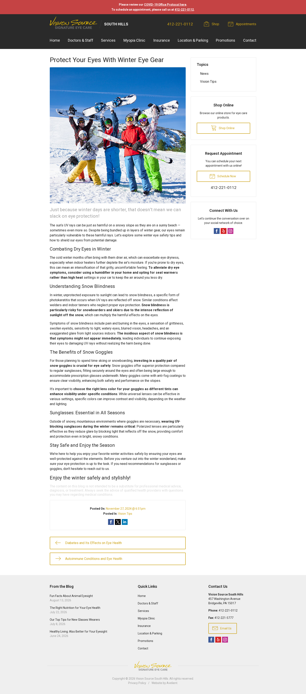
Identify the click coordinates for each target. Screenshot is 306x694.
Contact (249, 40)
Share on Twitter (118, 522)
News (204, 74)
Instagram (230, 231)
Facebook (217, 231)
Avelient (172, 683)
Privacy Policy (137, 683)
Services (108, 40)
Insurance (161, 40)
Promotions (225, 40)
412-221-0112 (184, 9)
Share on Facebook (111, 522)
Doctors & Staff (80, 40)
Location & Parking (193, 40)
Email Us (225, 628)
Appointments (245, 24)
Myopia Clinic (134, 40)
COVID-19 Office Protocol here (165, 4)
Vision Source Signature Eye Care (153, 666)
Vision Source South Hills (152, 678)
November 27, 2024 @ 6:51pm (126, 508)
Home (55, 40)
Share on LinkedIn (125, 522)
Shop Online (226, 128)
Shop (215, 24)
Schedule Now (226, 176)
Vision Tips (125, 513)
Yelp (223, 231)
